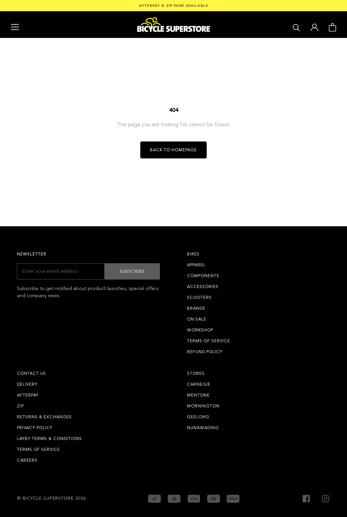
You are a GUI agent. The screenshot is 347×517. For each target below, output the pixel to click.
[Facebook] (306, 498)
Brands (196, 308)
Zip (20, 406)
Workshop (200, 330)
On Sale (196, 319)
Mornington (203, 406)
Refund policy (204, 351)
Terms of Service (208, 341)
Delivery (27, 384)
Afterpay (28, 395)
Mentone (198, 395)
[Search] (296, 27)
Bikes (193, 254)
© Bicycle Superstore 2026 (51, 498)
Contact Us (31, 373)
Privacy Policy (35, 427)
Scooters (199, 297)
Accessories (203, 286)
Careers (27, 460)
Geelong (198, 417)
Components (203, 275)
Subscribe (132, 271)
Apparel (196, 265)
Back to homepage (173, 150)
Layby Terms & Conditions (49, 438)
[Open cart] (332, 27)
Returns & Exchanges (44, 417)
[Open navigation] (15, 27)
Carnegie (198, 384)
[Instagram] (325, 498)
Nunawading (203, 427)
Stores (196, 373)
